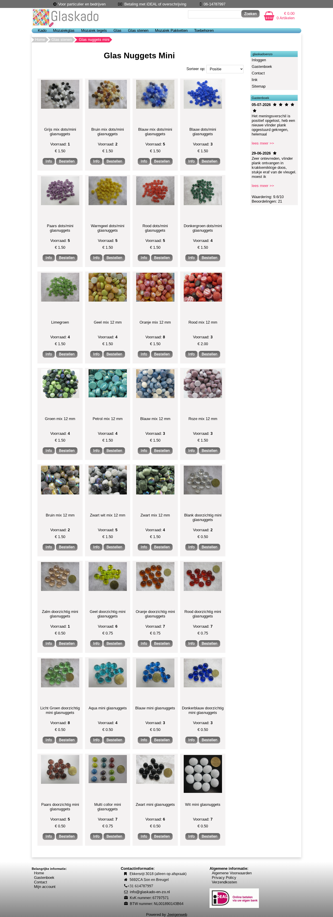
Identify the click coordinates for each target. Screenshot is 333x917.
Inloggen (259, 60)
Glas (117, 30)
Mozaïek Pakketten (171, 30)
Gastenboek (262, 66)
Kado (42, 30)
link (255, 80)
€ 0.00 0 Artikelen (285, 15)
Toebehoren (204, 30)
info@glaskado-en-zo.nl (150, 892)
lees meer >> (263, 143)
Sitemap (258, 86)
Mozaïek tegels (94, 30)
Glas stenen (138, 30)
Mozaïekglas (64, 30)
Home (40, 39)
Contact (258, 73)
